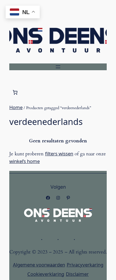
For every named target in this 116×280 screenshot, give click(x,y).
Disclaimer (77, 274)
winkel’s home (24, 161)
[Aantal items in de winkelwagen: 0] (15, 92)
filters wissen (59, 153)
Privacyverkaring (85, 264)
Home (16, 107)
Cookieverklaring (45, 274)
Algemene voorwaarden (39, 264)
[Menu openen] (58, 66)
